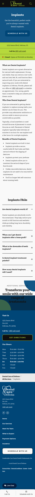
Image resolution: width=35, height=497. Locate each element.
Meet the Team (8, 429)
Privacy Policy (6, 468)
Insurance (6, 444)
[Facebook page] (3, 412)
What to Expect (8, 434)
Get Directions (17, 337)
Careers (25, 468)
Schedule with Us (17, 33)
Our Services (7, 424)
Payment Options (9, 439)
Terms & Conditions (16, 468)
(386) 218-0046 (20, 51)
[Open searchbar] (30, 4)
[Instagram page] (7, 412)
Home (4, 419)
